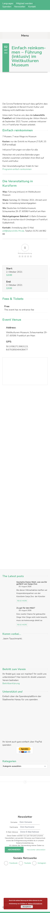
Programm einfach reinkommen (17, 169)
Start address (10, 421)
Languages (7, 3)
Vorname (13, 822)
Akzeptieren (27, 907)
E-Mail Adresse (12, 832)
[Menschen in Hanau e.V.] (25, 27)
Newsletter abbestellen (36, 850)
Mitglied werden (24, 3)
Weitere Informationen (35, 903)
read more (22, 601)
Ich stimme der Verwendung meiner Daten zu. (26, 845)
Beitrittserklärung (11, 683)
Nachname (14, 827)
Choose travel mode (13, 431)
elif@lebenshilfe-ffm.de (13, 231)
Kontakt (32, 6)
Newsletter (19, 6)
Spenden (6, 6)
